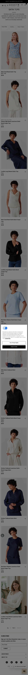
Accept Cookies (14, 346)
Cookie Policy (7, 338)
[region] (14, 337)
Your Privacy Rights (14, 342)
